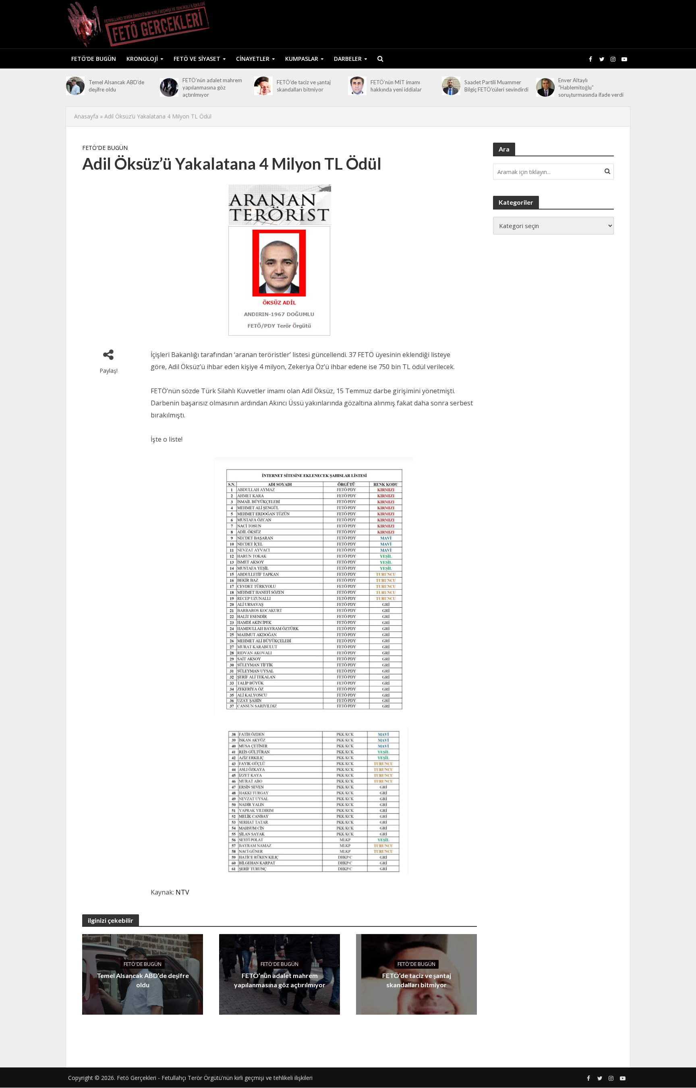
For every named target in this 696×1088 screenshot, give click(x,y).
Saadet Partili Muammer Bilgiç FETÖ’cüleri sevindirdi (496, 86)
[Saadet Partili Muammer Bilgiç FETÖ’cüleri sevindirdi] (451, 86)
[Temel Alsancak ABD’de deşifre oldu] (75, 86)
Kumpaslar (301, 58)
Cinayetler (252, 58)
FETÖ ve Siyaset (197, 58)
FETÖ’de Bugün (93, 58)
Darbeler (348, 58)
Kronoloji (142, 58)
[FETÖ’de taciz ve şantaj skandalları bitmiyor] (263, 86)
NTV (182, 892)
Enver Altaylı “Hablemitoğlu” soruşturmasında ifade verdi (591, 87)
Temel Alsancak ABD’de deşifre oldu (116, 86)
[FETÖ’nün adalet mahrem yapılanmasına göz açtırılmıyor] (169, 87)
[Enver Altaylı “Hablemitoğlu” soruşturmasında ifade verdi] (545, 87)
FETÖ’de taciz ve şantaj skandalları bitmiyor (304, 86)
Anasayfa (86, 116)
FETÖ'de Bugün (105, 148)
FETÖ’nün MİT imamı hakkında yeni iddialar (396, 86)
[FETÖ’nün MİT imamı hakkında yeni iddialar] (357, 86)
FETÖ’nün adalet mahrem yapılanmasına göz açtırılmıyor (212, 87)
